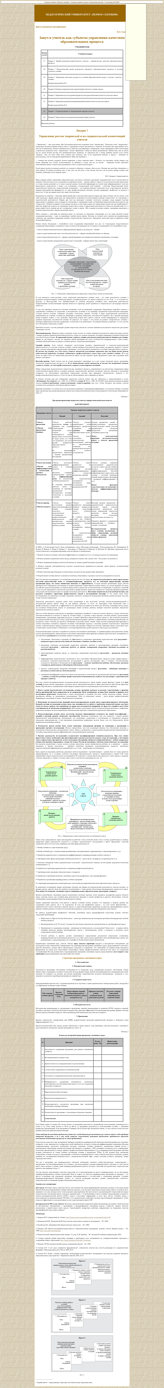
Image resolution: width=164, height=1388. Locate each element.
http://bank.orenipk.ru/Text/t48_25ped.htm (75, 1240)
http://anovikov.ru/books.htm (50, 1231)
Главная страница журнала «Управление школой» (87, 2)
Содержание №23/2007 (112, 2)
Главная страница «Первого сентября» (57, 2)
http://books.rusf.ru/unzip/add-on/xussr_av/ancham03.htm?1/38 (88, 1217)
